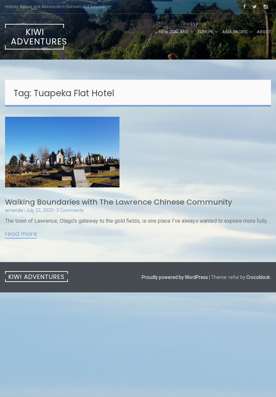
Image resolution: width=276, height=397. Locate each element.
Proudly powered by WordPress (175, 277)
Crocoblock (258, 277)
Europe (205, 31)
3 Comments (70, 210)
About (264, 31)
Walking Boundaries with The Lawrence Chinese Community (118, 202)
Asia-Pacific (235, 31)
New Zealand (174, 31)
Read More (21, 234)
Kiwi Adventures (37, 36)
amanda (14, 210)
